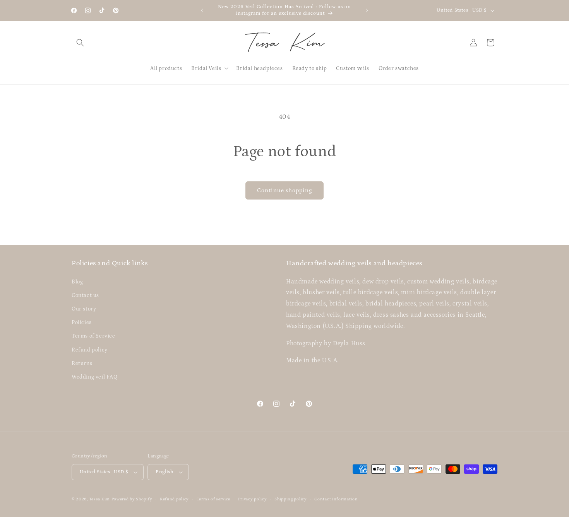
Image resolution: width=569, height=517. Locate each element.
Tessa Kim (99, 499)
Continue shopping (284, 190)
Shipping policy (290, 499)
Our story (84, 309)
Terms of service (213, 499)
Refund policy (90, 350)
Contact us (85, 295)
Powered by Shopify (132, 499)
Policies (82, 322)
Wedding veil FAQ (95, 377)
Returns (82, 363)
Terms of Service (93, 336)
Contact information (336, 499)
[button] (80, 42)
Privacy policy (252, 499)
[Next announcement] (366, 10)
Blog (77, 282)
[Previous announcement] (202, 10)
